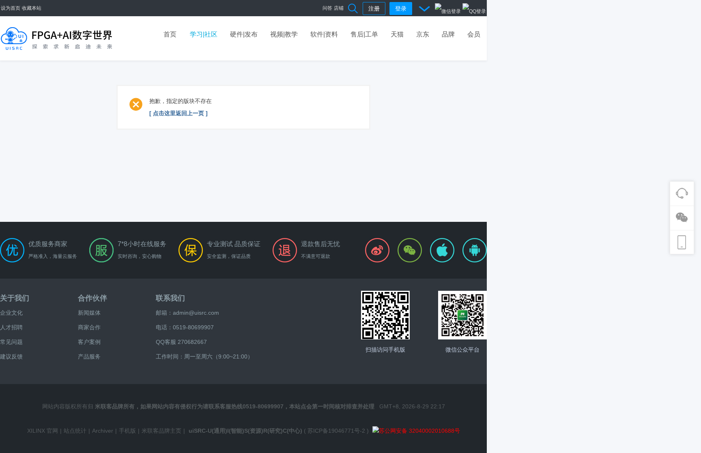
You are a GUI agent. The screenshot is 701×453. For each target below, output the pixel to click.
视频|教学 (284, 34)
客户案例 (89, 342)
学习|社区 (203, 34)
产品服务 (89, 356)
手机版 (127, 430)
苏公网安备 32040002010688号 (419, 430)
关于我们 (14, 298)
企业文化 (11, 312)
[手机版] (385, 315)
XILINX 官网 (42, 430)
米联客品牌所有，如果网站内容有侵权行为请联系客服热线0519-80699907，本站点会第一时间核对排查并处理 (234, 406)
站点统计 (75, 430)
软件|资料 (324, 34)
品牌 (448, 34)
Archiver (102, 430)
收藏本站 (31, 8)
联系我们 (170, 298)
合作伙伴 (92, 298)
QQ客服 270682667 (181, 342)
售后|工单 (364, 34)
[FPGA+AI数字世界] (57, 38)
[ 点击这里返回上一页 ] (178, 113)
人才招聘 (11, 327)
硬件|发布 (244, 34)
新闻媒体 (89, 312)
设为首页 (10, 8)
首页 (169, 34)
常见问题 (11, 342)
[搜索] (353, 8)
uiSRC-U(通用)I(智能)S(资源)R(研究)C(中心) (245, 430)
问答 (327, 8)
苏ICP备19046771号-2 (336, 430)
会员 (473, 34)
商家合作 (89, 327)
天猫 (397, 34)
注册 (374, 8)
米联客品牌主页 (161, 430)
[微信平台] (462, 315)
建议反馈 (11, 356)
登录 (400, 8)
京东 (422, 34)
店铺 (339, 8)
